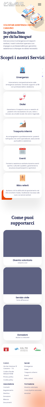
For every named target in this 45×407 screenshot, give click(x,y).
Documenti (7, 402)
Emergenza (28, 366)
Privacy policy (8, 377)
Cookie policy (8, 380)
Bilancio (6, 399)
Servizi (27, 363)
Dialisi (26, 369)
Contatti (6, 387)
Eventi (26, 375)
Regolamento (8, 390)
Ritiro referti (28, 378)
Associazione (8, 384)
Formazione (29, 384)
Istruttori (27, 393)
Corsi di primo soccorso (33, 390)
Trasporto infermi (30, 372)
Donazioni (6, 396)
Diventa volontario (31, 387)
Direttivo (6, 393)
